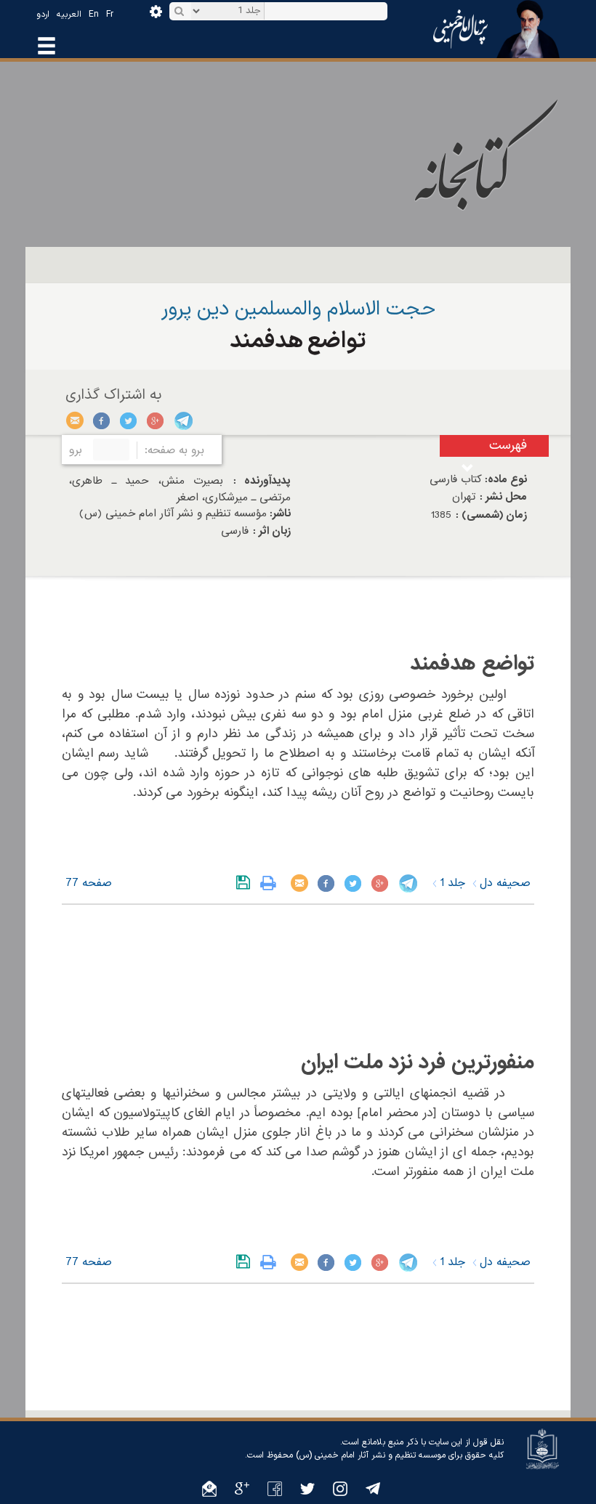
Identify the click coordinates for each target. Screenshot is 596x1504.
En (94, 14)
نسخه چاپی (271, 883)
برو (75, 450)
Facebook (102, 420)
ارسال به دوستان (75, 420)
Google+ (156, 420)
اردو (42, 14)
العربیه (69, 14)
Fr (109, 14)
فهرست (508, 445)
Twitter (129, 420)
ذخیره (246, 883)
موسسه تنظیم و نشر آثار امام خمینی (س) (371, 1455)
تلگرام (183, 420)
